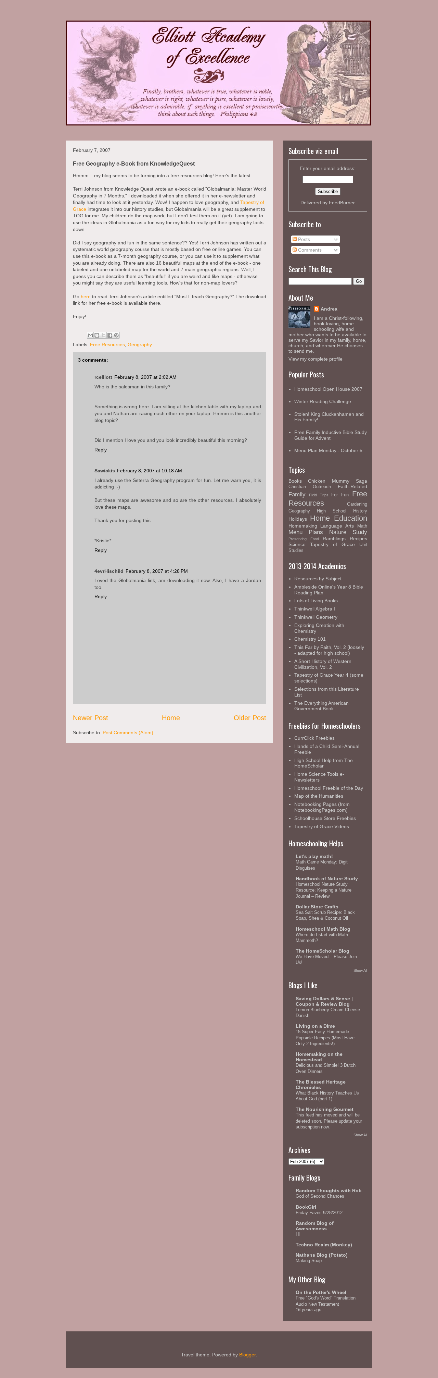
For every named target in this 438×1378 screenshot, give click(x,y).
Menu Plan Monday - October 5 (328, 450)
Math (362, 526)
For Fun (340, 495)
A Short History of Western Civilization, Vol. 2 (322, 664)
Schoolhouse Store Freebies (325, 818)
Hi (298, 1234)
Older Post (250, 718)
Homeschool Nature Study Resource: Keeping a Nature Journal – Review (323, 890)
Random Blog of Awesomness (315, 1225)
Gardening (357, 504)
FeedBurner (342, 202)
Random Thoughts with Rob (329, 1190)
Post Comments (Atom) (128, 732)
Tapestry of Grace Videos (321, 826)
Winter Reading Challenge (322, 401)
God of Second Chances (320, 1196)
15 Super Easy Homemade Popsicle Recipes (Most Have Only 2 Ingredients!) (325, 1037)
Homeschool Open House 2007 (328, 389)
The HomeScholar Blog (322, 951)
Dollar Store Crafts (317, 906)
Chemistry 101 (310, 639)
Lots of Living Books (316, 600)
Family (297, 494)
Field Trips (318, 495)
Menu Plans (305, 532)
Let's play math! (314, 856)
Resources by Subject (318, 578)
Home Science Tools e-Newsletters (319, 777)
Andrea (329, 309)
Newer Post (90, 718)
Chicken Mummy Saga (337, 481)
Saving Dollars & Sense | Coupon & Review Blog (324, 1001)
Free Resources (107, 344)
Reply (100, 449)
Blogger (247, 1354)
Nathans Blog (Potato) (322, 1255)
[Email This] (90, 335)
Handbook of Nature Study (327, 878)
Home (171, 718)
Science (297, 544)
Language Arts (337, 526)
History (360, 511)
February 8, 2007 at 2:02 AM (145, 377)
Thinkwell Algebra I (314, 609)
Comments (309, 250)
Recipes (358, 538)
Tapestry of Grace (332, 544)
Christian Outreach (309, 486)
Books (295, 481)
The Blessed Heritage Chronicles (321, 1084)
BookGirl (306, 1207)
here (86, 296)
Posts (303, 239)
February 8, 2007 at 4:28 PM (157, 571)
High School (331, 511)
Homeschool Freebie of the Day (328, 788)
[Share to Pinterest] (116, 335)
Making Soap (309, 1260)
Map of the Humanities (318, 796)
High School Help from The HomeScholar (323, 763)
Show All (360, 970)
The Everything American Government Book (321, 706)
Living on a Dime (315, 1026)
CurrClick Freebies (314, 738)
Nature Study (348, 532)
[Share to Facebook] (109, 335)
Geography (140, 344)
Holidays (297, 519)
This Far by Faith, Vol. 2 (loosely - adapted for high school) (329, 650)
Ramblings (334, 538)
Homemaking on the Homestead (319, 1056)
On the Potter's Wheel (321, 1292)
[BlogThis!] (96, 335)
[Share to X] (103, 335)
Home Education (338, 518)
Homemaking (302, 526)
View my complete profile (315, 359)
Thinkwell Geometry (315, 617)
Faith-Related (352, 486)
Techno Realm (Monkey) (324, 1244)
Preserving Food (303, 539)
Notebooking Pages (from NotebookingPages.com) (322, 807)
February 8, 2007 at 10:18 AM (149, 470)
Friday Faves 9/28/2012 (319, 1212)
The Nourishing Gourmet (324, 1109)
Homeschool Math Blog (323, 929)
